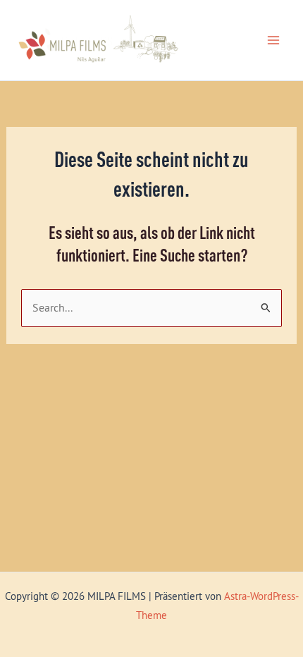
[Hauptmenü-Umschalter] (273, 40)
